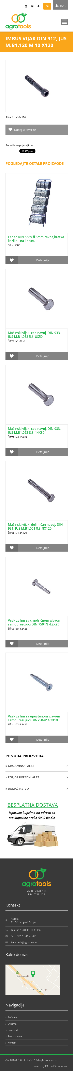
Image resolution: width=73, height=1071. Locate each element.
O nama (10, 1023)
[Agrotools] (18, 28)
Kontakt (10, 1042)
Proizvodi (11, 1030)
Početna (11, 1017)
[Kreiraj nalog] (27, 6)
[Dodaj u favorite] (11, 260)
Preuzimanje (13, 1036)
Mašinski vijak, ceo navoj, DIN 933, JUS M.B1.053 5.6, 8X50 (34, 335)
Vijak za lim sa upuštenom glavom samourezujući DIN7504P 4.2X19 (34, 718)
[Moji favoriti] (33, 6)
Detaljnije (42, 260)
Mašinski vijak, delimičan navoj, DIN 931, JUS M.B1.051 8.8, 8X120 (35, 526)
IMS (47, 1066)
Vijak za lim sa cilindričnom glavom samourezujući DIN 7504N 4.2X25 (34, 622)
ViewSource (61, 1066)
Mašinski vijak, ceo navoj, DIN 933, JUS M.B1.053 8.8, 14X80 (34, 430)
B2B (62, 6)
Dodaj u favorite (25, 130)
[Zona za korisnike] (39, 6)
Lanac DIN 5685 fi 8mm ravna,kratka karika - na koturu (36, 239)
